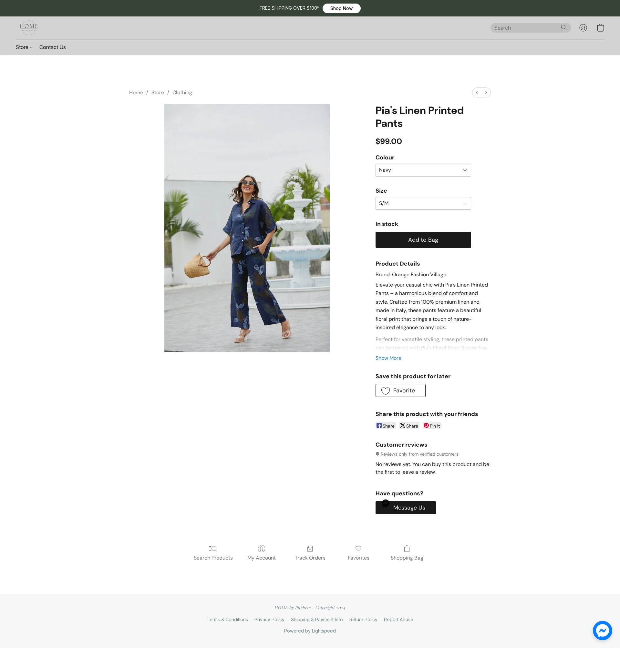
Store (23, 47)
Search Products (213, 557)
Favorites (358, 557)
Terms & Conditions (227, 619)
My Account (261, 557)
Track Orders (310, 557)
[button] (342, 8)
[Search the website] (564, 27)
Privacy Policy (269, 619)
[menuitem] (476, 92)
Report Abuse (398, 619)
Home (136, 92)
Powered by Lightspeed (310, 630)
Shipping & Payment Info (317, 619)
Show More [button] (388, 358)
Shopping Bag (407, 557)
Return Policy (363, 619)
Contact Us (52, 47)
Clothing (182, 92)
